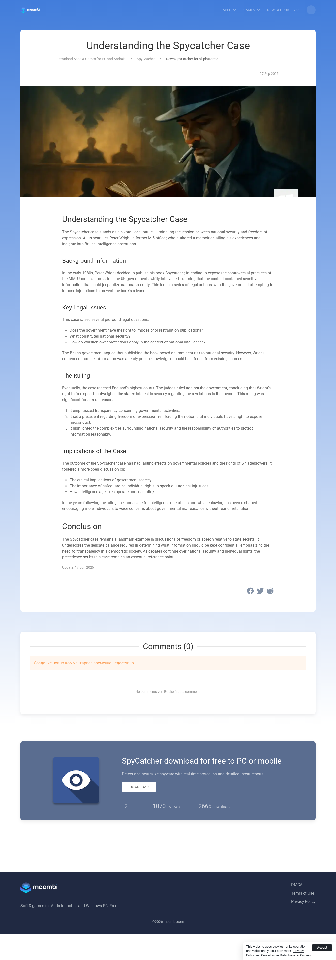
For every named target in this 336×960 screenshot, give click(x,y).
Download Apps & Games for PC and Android (91, 59)
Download (139, 787)
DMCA (296, 884)
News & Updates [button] (281, 10)
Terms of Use (302, 893)
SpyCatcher (146, 59)
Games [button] (249, 10)
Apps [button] (227, 10)
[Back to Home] (30, 10)
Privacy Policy (303, 901)
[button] (311, 9)
